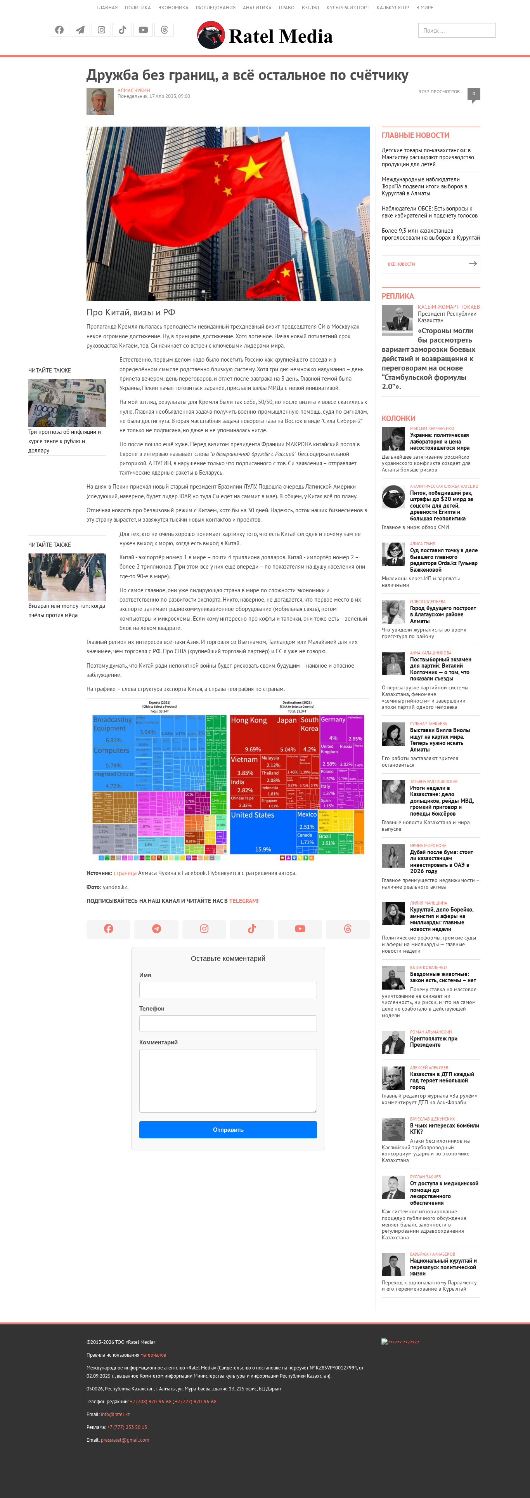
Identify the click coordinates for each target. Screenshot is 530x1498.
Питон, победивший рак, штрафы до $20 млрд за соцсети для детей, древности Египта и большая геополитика (441, 505)
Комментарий (158, 1042)
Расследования (216, 7)
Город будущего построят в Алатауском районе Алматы (443, 614)
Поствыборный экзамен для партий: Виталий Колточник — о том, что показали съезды (440, 669)
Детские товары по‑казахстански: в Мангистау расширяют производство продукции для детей (428, 157)
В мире (424, 7)
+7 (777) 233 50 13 (127, 1427)
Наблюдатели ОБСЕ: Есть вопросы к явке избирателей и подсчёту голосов (430, 212)
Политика (138, 7)
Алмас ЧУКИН (134, 90)
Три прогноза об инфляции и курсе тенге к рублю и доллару (64, 441)
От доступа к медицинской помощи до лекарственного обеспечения (444, 1193)
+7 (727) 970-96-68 (196, 1401)
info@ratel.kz (115, 1414)
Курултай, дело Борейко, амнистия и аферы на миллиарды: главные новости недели (441, 919)
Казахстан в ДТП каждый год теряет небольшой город (442, 1080)
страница (125, 873)
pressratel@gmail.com (125, 1440)
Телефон (152, 1008)
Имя (145, 975)
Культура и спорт (348, 7)
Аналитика (257, 7)
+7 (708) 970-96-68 (151, 1401)
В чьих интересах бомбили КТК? (444, 1129)
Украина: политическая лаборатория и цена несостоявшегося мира (439, 441)
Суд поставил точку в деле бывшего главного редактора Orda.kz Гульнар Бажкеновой (444, 559)
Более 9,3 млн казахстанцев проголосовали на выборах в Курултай (431, 234)
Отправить (228, 1129)
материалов (153, 1355)
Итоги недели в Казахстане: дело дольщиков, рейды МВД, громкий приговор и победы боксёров (442, 800)
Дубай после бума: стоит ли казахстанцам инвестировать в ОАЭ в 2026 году (441, 861)
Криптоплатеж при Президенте (433, 1042)
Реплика (398, 296)
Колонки (399, 418)
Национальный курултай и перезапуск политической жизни (443, 1267)
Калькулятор (393, 7)
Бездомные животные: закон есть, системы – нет (443, 977)
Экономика (173, 7)
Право (286, 7)
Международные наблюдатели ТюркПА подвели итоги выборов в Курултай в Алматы (424, 186)
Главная (107, 7)
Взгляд (310, 7)
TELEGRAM (243, 901)
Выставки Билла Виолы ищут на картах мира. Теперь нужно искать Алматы (440, 739)
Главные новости (415, 135)
